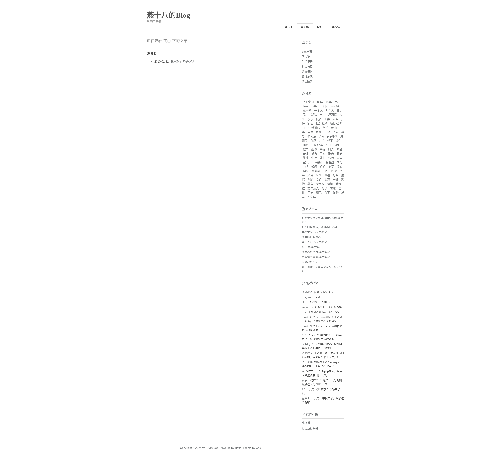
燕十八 (307, 110)
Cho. (258, 447)
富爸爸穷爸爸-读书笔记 (316, 257)
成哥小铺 (307, 292)
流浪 (339, 166)
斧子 (330, 140)
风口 (328, 145)
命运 (319, 179)
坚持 (325, 127)
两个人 (329, 110)
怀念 (334, 171)
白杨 (313, 140)
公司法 (311, 136)
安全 (339, 158)
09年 (320, 101)
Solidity (306, 344)
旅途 (306, 158)
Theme (246, 447)
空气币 (307, 162)
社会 (327, 132)
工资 (306, 127)
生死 (314, 158)
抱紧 (331, 166)
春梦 (327, 192)
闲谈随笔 (307, 81)
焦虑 (310, 132)
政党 (339, 153)
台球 (310, 179)
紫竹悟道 (307, 71)
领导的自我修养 (311, 237)
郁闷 (314, 166)
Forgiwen (307, 297)
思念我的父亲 (310, 262)
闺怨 (336, 192)
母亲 (336, 175)
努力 (314, 153)
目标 (337, 101)
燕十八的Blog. (210, 447)
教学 (306, 149)
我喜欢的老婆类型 (182, 61)
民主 (306, 114)
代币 (324, 106)
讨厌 (324, 188)
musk (305, 317)
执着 (319, 132)
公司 (322, 136)
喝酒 (339, 149)
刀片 (322, 140)
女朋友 (320, 183)
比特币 (307, 145)
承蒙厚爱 (307, 353)
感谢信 (315, 127)
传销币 (318, 162)
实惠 (327, 179)
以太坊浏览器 (310, 428)
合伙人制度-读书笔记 (314, 242)
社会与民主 (308, 66)
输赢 (333, 188)
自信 (310, 192)
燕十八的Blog (168, 15)
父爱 (310, 175)
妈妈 (330, 183)
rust (304, 312)
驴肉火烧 (307, 362)
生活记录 (307, 61)
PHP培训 (309, 101)
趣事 (314, 149)
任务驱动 (321, 123)
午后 (322, 149)
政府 (331, 153)
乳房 (310, 183)
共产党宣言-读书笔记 (314, 232)
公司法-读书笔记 (312, 247)
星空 (304, 335)
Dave (305, 302)
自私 (325, 171)
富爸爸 (315, 171)
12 (303, 389)
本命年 (311, 197)
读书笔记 (307, 76)
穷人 (336, 132)
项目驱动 (336, 123)
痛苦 (310, 123)
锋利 (338, 140)
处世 (322, 158)
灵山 (334, 127)
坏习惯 (332, 114)
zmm (305, 307)
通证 (316, 106)
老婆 (336, 179)
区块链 (306, 56)
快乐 (310, 119)
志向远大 (313, 188)
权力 (340, 110)
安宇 (304, 380)
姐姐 (322, 166)
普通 (306, 153)
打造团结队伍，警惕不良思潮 (319, 227)
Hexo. (238, 447)
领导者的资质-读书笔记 (316, 252)
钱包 (331, 158)
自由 (322, 114)
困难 (336, 119)
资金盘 (329, 162)
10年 (329, 101)
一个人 (318, 110)
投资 (319, 119)
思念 (319, 175)
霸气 (319, 192)
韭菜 (327, 119)
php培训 (307, 51)
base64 (334, 106)
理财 (306, 171)
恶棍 (327, 175)
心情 (306, 166)
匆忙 (340, 162)
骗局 (337, 145)
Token (306, 106)
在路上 (306, 398)
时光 (331, 149)
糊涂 (314, 114)
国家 (322, 153)
